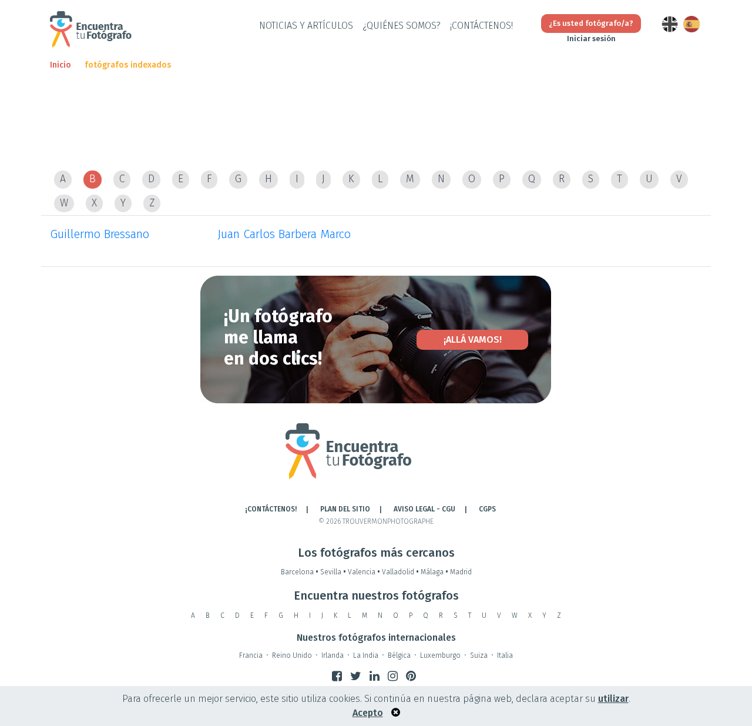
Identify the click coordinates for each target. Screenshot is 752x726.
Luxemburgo (440, 655)
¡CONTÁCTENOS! (481, 25)
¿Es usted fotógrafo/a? (591, 23)
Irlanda (332, 655)
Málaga (434, 572)
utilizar (613, 698)
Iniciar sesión (591, 38)
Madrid (461, 572)
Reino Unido (292, 655)
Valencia (364, 572)
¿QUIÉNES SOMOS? (401, 25)
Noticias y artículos (306, 25)
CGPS (487, 509)
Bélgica (399, 655)
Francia (251, 655)
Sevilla (333, 572)
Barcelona (299, 572)
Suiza (479, 655)
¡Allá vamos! (473, 339)
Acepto (367, 712)
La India (365, 655)
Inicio (60, 65)
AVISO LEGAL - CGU (424, 509)
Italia (505, 655)
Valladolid (400, 572)
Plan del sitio (345, 509)
